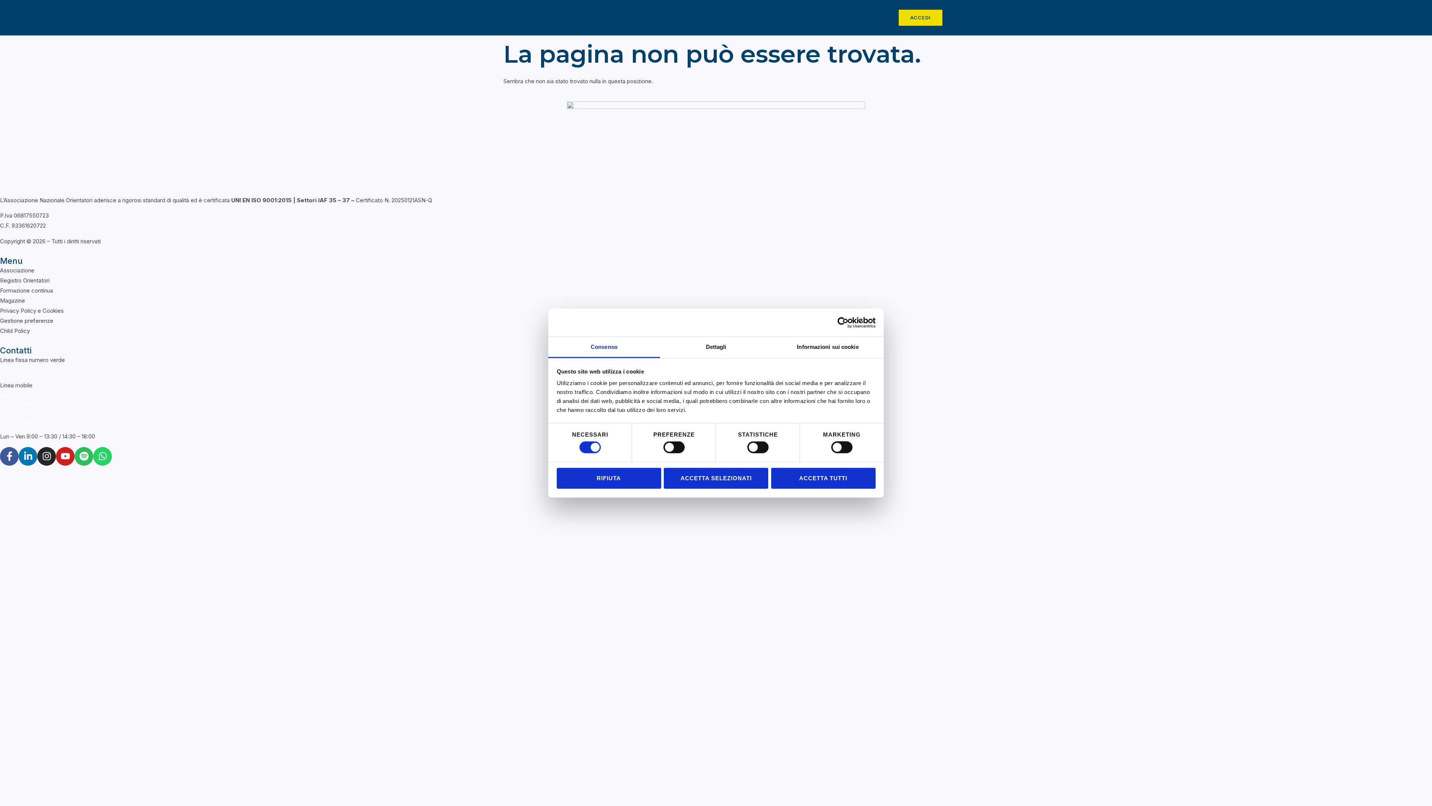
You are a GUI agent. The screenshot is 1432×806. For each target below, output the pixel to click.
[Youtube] (65, 456)
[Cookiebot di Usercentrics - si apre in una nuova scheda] (843, 322)
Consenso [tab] (604, 347)
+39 (22, 405)
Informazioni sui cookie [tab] (827, 347)
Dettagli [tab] (716, 347)
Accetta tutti (823, 478)
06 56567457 (17, 395)
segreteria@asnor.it (25, 421)
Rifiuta (609, 478)
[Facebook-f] (9, 456)
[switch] (674, 447)
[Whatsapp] (102, 456)
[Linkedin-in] (28, 456)
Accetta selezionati (716, 478)
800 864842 (15, 370)
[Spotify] (84, 456)
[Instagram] (46, 456)
